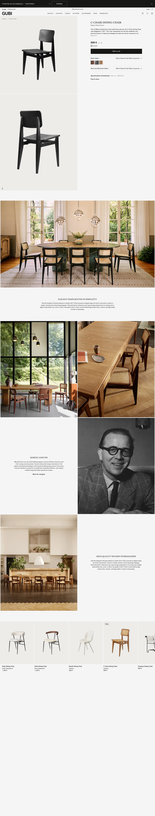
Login (148, 9)
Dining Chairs (13, 19)
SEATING (50, 13)
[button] (152, 13)
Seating (4, 19)
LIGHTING (59, 13)
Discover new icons (77, 9)
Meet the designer (39, 474)
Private (4, 9)
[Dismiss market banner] (151, 4)
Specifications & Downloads (100, 76)
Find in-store (95, 79)
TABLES (67, 13)
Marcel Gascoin (100, 25)
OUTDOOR (76, 13)
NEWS (95, 13)
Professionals (12, 9)
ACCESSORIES (86, 13)
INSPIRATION (104, 13)
